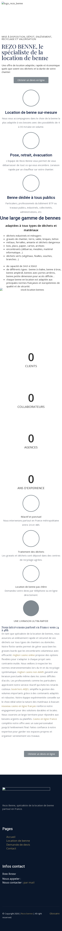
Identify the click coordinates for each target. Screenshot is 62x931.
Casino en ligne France (45, 718)
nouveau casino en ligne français (19, 706)
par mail (29, 882)
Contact (11, 848)
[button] (31, 80)
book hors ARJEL (20, 689)
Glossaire (55, 913)
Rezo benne (27, 913)
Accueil (10, 837)
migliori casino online (24, 655)
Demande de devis (18, 844)
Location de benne (18, 840)
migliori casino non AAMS (30, 672)
